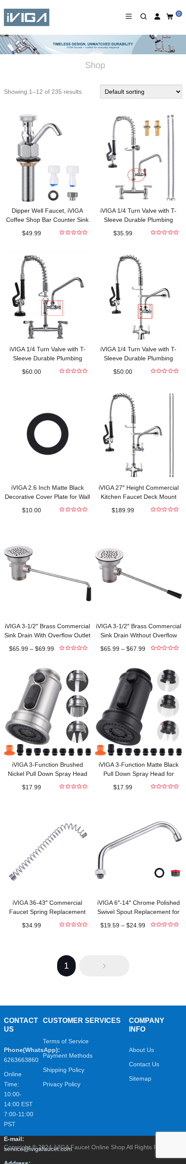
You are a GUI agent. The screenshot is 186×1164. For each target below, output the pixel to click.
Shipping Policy (63, 1069)
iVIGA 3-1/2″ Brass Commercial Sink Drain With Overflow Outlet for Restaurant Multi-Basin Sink (47, 635)
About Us (141, 1049)
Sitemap (140, 1078)
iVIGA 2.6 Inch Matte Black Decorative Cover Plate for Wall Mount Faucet (47, 496)
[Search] (143, 17)
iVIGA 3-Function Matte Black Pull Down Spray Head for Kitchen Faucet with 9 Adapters (138, 773)
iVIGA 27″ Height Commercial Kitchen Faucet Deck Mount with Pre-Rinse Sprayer (139, 496)
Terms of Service (66, 1041)
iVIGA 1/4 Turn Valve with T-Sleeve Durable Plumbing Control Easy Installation (48, 358)
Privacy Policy (61, 1084)
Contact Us (144, 1064)
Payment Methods (68, 1055)
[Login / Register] (157, 17)
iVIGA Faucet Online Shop (89, 1147)
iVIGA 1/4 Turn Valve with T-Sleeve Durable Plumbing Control (138, 219)
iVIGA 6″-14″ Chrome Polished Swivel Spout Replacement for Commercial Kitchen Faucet (138, 911)
